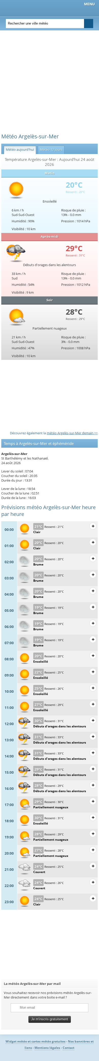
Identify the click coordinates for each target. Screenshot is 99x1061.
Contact (68, 1048)
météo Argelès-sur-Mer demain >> (72, 433)
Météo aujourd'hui (19, 149)
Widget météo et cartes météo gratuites (35, 1041)
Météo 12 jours (50, 149)
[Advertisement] (49, 83)
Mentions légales (47, 1048)
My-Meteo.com (31, 8)
